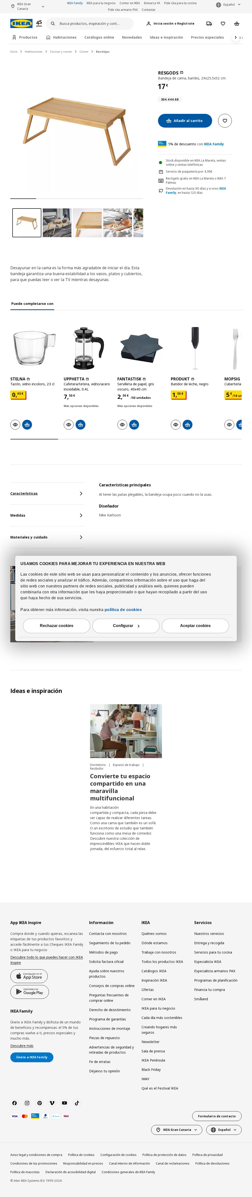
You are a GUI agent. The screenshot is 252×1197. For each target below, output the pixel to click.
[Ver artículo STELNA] (34, 348)
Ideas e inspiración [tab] (166, 37)
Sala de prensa (153, 1051)
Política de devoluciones (212, 1163)
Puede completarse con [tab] (32, 303)
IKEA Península (153, 1060)
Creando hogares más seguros (159, 1030)
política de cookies (123, 610)
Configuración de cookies (118, 1155)
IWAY (145, 1079)
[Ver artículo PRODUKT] (195, 348)
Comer (84, 51)
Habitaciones (34, 51)
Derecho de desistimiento (110, 1009)
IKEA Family (75, 3)
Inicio (13, 51)
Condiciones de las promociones (33, 1163)
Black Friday (151, 1069)
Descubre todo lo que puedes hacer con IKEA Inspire (46, 960)
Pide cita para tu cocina (180, 3)
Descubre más (21, 1045)
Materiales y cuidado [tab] (28, 537)
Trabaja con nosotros (159, 952)
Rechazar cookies (56, 626)
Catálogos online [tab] (99, 37)
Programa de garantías (107, 1019)
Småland (201, 999)
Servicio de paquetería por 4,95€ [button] (189, 171)
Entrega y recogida (209, 943)
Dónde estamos (155, 943)
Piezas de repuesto (104, 1037)
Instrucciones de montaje (109, 1028)
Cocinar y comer (61, 51)
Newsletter (150, 1041)
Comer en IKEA (130, 3)
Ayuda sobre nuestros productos (106, 974)
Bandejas (103, 51)
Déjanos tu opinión (104, 1071)
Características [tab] (24, 493)
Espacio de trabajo (126, 765)
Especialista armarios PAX (214, 971)
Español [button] (229, 4)
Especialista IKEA (207, 961)
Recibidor (97, 768)
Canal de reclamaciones (172, 1163)
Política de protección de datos (164, 1155)
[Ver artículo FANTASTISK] (141, 348)
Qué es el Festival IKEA (160, 1088)
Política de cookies (81, 1155)
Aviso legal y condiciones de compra (36, 1155)
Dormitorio (98, 765)
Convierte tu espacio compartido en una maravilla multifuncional (120, 787)
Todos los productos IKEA (162, 961)
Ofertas (148, 989)
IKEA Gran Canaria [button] (24, 6)
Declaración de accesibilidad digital (71, 1172)
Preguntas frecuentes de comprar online (109, 998)
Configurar (123, 626)
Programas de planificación (215, 980)
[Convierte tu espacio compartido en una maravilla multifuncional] (126, 731)
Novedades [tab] (132, 37)
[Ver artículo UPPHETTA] (88, 348)
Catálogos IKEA (154, 971)
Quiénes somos (154, 933)
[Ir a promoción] (45, 23)
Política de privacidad (207, 1155)
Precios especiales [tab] (207, 37)
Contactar (149, 10)
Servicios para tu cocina (213, 952)
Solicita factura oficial (106, 961)
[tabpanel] (170, 503)
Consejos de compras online (112, 985)
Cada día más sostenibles (162, 1017)
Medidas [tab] (17, 515)
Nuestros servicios (209, 933)
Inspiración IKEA (154, 980)
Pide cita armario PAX (123, 10)
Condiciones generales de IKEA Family (128, 1172)
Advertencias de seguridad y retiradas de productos (111, 1050)
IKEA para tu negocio (101, 3)
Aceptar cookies (195, 626)
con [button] (196, 144)
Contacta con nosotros (108, 933)
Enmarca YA (152, 3)
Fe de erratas (99, 1061)
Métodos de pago (103, 952)
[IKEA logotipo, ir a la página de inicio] (21, 23)
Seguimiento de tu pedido (109, 943)
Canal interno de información (129, 1163)
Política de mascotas (25, 1172)
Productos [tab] (28, 37)
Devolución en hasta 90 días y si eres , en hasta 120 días (196, 191)
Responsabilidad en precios (83, 1163)
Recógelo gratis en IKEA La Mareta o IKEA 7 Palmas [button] (196, 180)
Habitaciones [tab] (65, 37)
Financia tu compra (209, 989)
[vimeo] (52, 1103)
